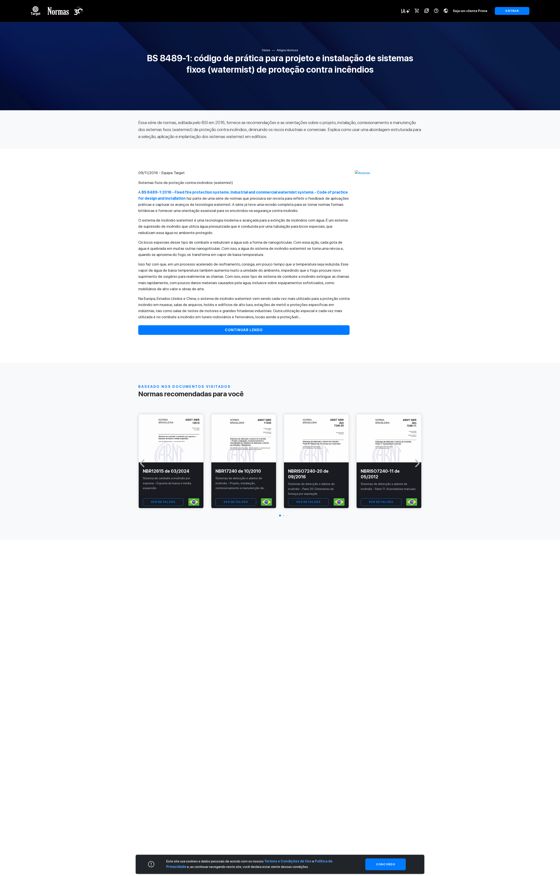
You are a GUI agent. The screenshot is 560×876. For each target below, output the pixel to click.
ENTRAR (512, 10)
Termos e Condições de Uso (288, 861)
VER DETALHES (163, 502)
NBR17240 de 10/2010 (238, 471)
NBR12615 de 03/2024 (166, 471)
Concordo (385, 864)
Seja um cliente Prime (470, 11)
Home (266, 50)
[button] (280, 515)
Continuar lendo (244, 330)
